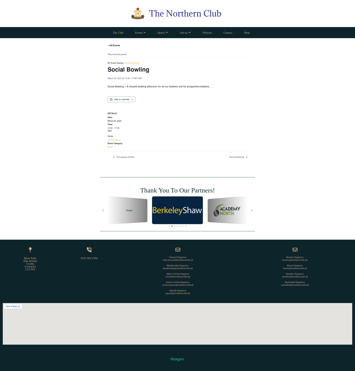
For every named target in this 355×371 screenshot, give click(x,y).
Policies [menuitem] (207, 32)
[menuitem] (136, 32)
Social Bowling (114, 139)
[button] (103, 210)
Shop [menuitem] (247, 32)
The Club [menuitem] (118, 32)
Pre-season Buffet (125, 157)
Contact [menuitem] (228, 32)
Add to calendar (122, 99)
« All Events (114, 45)
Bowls (110, 146)
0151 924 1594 (89, 258)
